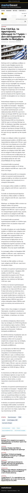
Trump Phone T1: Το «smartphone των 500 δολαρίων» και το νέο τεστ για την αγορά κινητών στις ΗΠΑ (13, 479)
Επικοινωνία (4, 490)
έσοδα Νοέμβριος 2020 (12, 420)
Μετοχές (15, 10)
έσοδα (3, 420)
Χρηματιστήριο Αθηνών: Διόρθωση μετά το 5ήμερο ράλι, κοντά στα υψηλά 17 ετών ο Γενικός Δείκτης (13, 471)
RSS (19, 490)
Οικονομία (8, 10)
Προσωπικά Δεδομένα (12, 490)
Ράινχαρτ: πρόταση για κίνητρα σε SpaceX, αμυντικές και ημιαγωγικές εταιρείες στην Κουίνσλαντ (12, 463)
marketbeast (6, 488)
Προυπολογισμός (12, 417)
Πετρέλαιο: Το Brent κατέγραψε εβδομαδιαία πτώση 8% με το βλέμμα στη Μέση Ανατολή (13, 455)
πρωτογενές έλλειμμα (7, 423)
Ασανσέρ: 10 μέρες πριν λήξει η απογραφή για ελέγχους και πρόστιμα (13, 448)
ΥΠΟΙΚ (19, 417)
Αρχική (3, 10)
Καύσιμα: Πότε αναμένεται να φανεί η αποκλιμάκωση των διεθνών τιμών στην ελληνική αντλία (13, 441)
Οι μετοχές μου (23, 10)
